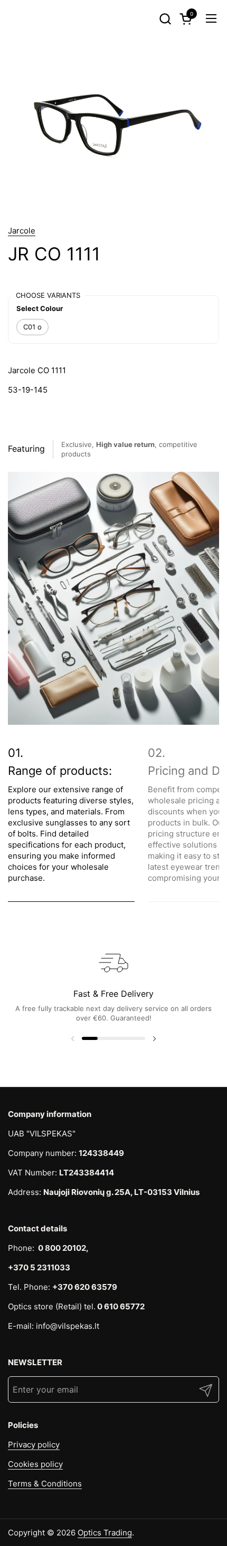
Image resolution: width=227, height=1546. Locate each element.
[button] (165, 18)
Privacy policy (34, 1445)
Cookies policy (35, 1464)
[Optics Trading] (26, 18)
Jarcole (21, 231)
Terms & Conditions (45, 1484)
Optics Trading (105, 1533)
